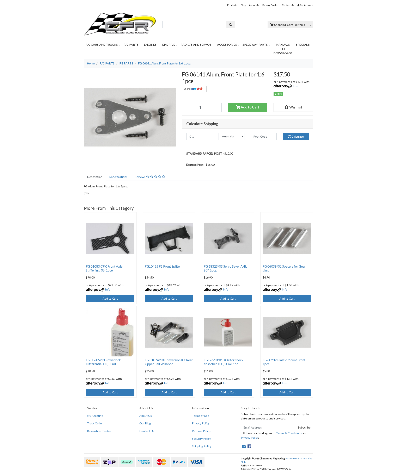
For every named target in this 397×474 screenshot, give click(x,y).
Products (232, 5)
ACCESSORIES (227, 44)
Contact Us (288, 5)
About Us (254, 5)
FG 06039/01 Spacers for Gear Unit (284, 268)
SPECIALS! (303, 44)
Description (94, 177)
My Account (95, 415)
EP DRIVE (168, 44)
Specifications (118, 177)
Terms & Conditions (289, 433)
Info (295, 86)
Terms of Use (200, 415)
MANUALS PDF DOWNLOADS (283, 49)
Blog (243, 5)
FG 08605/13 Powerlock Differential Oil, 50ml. (103, 362)
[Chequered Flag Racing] (120, 22)
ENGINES (150, 44)
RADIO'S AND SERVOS (196, 44)
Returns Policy (201, 431)
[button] (293, 107)
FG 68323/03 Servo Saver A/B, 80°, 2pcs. (225, 268)
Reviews (140, 177)
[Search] (230, 24)
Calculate (297, 136)
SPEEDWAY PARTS (255, 44)
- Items (289, 24)
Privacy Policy (200, 423)
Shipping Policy (201, 446)
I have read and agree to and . (274, 435)
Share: (187, 88)
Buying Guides (270, 5)
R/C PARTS (131, 44)
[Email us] (244, 446)
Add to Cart (249, 107)
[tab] (95, 177)
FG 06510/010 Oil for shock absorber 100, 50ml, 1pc (223, 362)
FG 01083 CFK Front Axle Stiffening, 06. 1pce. (104, 268)
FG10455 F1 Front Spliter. (163, 266)
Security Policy (201, 438)
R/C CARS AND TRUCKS (101, 44)
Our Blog (145, 423)
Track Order (95, 423)
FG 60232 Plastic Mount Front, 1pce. (284, 362)
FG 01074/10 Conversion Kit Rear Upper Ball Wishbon (169, 362)
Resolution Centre (99, 431)
